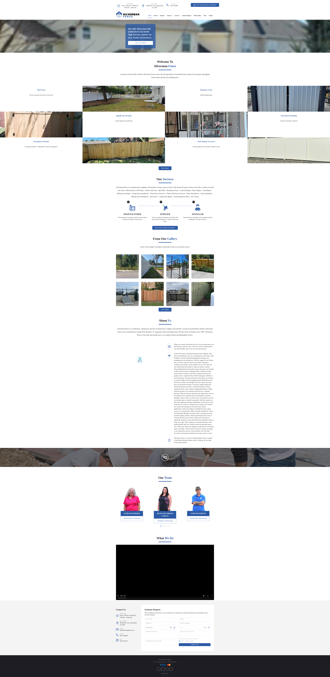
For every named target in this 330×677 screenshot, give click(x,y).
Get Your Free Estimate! (206, 5)
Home (149, 15)
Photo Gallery (197, 15)
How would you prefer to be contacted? (188, 638)
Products (162, 15)
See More (165, 168)
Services (156, 15)
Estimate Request (186, 15)
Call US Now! (140, 43)
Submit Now (195, 644)
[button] (125, 360)
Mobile (182, 641)
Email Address (190, 641)
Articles (211, 15)
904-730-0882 (174, 5)
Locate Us (177, 15)
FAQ (205, 15)
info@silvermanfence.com (127, 630)
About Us (169, 15)
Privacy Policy (165, 673)
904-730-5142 (124, 641)
